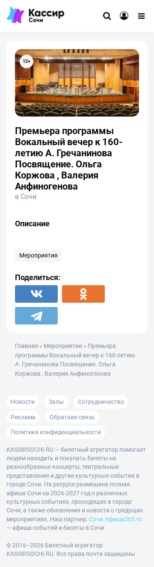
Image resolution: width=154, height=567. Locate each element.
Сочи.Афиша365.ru (115, 519)
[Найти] (107, 16)
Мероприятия (38, 255)
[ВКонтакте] (36, 294)
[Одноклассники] (83, 294)
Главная (26, 346)
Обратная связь (72, 417)
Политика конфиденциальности (56, 432)
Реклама (23, 417)
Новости (23, 401)
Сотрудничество (101, 401)
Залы (56, 401)
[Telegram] (36, 315)
